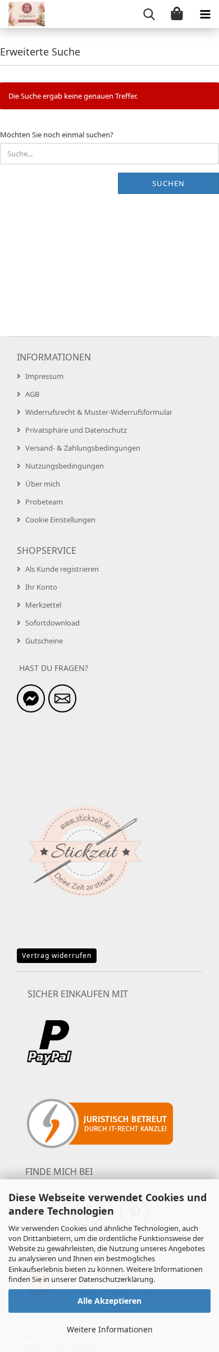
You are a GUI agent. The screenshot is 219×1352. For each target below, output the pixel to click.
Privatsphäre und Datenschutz (76, 430)
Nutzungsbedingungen (64, 466)
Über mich (42, 484)
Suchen (168, 183)
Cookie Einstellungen (60, 520)
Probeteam (44, 502)
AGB (32, 394)
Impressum (44, 376)
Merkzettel (43, 605)
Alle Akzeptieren (109, 1300)
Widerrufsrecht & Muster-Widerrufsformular (98, 412)
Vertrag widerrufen (57, 955)
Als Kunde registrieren (62, 569)
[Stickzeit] (22, 14)
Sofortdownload (52, 623)
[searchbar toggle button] (149, 14)
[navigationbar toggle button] (205, 14)
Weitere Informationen (110, 1329)
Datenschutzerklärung (116, 1279)
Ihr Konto (41, 587)
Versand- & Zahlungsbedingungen (82, 448)
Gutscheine (44, 641)
